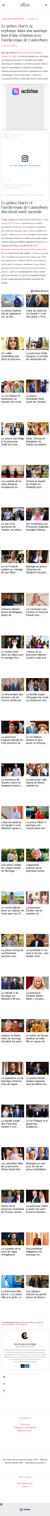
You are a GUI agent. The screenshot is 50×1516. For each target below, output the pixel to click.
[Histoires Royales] (25, 5)
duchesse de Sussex (13, 223)
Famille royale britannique (12, 19)
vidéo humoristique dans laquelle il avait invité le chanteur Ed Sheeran (23, 249)
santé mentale (21, 1325)
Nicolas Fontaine (10, 46)
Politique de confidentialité (25, 1427)
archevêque (24, 1323)
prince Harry (21, 234)
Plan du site (25, 1424)
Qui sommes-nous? (25, 1483)
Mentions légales (25, 1430)
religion (10, 1325)
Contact (25, 1486)
